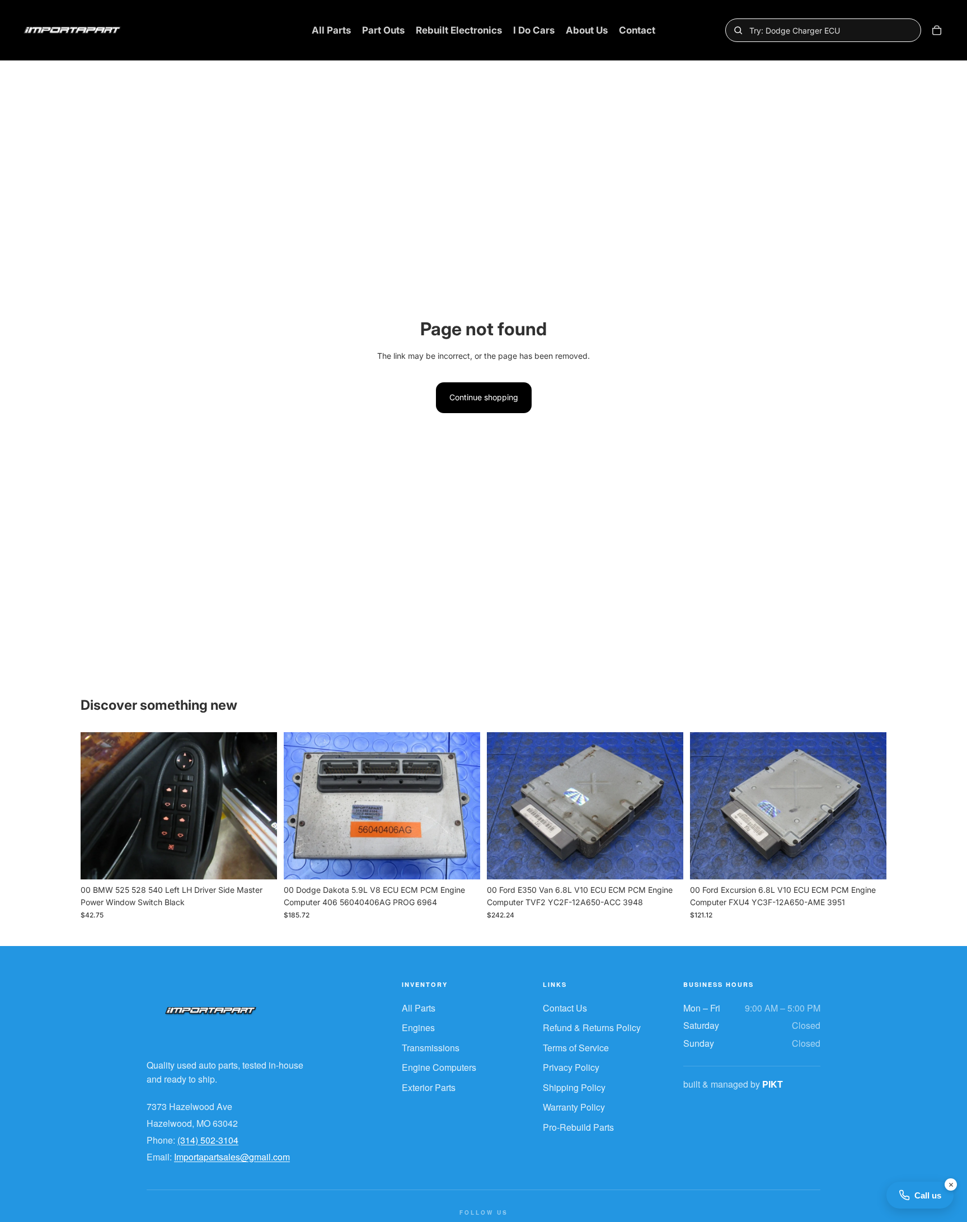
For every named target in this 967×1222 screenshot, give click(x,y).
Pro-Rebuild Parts (578, 1127)
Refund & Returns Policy (592, 1027)
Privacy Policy (571, 1067)
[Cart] (936, 30)
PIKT (772, 1084)
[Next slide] (260, 805)
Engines (418, 1027)
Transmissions (430, 1047)
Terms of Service (576, 1047)
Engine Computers (439, 1067)
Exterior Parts (429, 1087)
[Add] (260, 862)
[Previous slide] (97, 805)
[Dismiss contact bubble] (951, 1184)
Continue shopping (483, 397)
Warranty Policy (574, 1107)
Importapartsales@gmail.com (232, 1156)
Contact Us (565, 1007)
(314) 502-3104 (207, 1140)
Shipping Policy (574, 1087)
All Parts (418, 1007)
